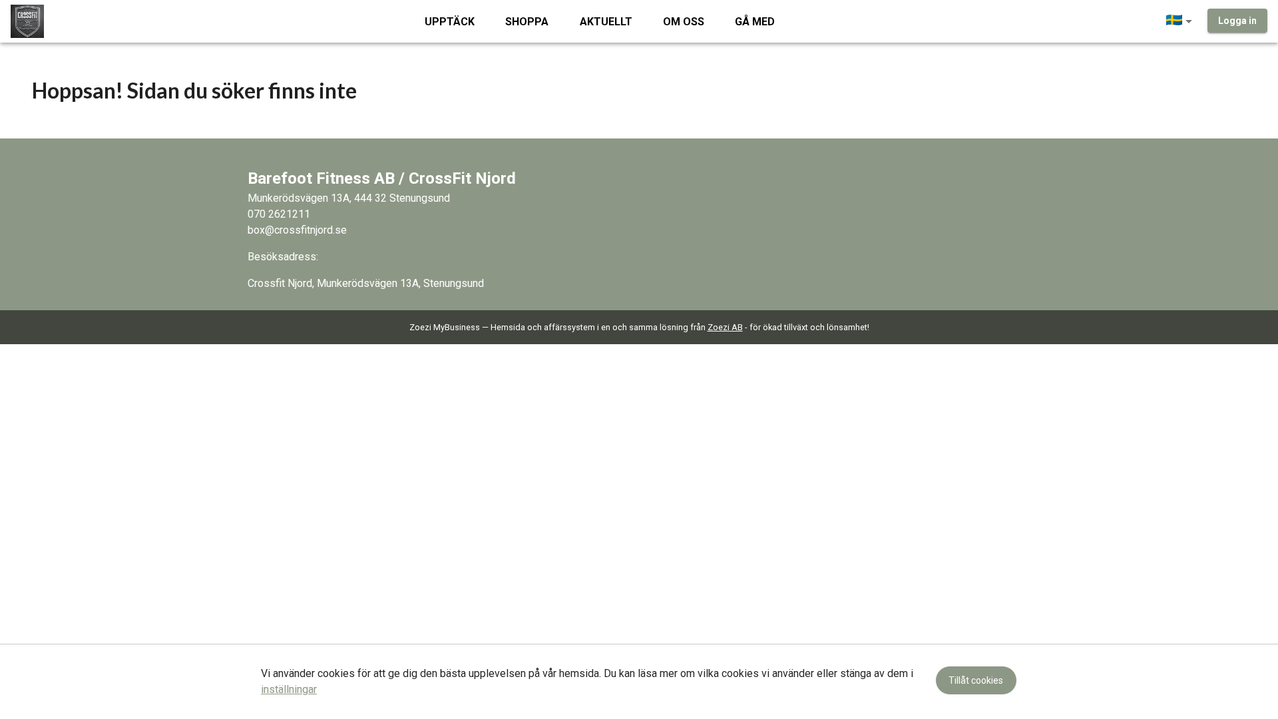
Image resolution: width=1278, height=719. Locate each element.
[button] (1181, 21)
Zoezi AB (725, 327)
